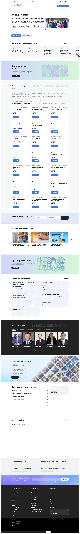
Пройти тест (15, 267)
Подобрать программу (62, 5)
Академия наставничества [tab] (48, 329)
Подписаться (64, 479)
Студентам (14, 505)
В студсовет (15, 377)
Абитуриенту (33, 524)
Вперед (71, 51)
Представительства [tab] (25, 424)
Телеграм (26, 480)
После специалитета (17, 314)
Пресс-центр (53, 499)
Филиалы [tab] (18, 424)
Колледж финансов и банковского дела (21, 288)
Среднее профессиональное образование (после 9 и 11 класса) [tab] (23, 103)
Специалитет (44, 287)
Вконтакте (20, 480)
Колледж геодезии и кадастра (19, 297)
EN (11, 1)
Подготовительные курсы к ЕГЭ (47, 302)
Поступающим (34, 488)
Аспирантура (16, 309)
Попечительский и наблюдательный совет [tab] (34, 329)
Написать (54, 392)
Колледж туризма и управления (19, 299)
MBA (42, 304)
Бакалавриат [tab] (38, 103)
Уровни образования (36, 497)
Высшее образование (47, 282)
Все (66, 278)
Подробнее (16, 131)
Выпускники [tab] (14, 329)
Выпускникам (14, 515)
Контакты (67, 420)
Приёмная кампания (27, 35)
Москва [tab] (13, 424)
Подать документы (16, 35)
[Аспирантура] (25, 311)
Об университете (15, 488)
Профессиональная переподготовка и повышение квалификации (51, 300)
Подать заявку (64, 218)
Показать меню (68, 2)
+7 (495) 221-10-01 (32, 1)
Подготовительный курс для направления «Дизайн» (51, 296)
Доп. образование (64, 103)
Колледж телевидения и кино (19, 295)
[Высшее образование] (54, 286)
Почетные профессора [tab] (21, 329)
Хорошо (48, 532)
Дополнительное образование (50, 294)
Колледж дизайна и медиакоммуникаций (21, 293)
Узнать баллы (16, 75)
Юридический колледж (17, 286)
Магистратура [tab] (51, 103)
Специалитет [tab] (44, 103)
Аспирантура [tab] (57, 103)
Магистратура (44, 289)
